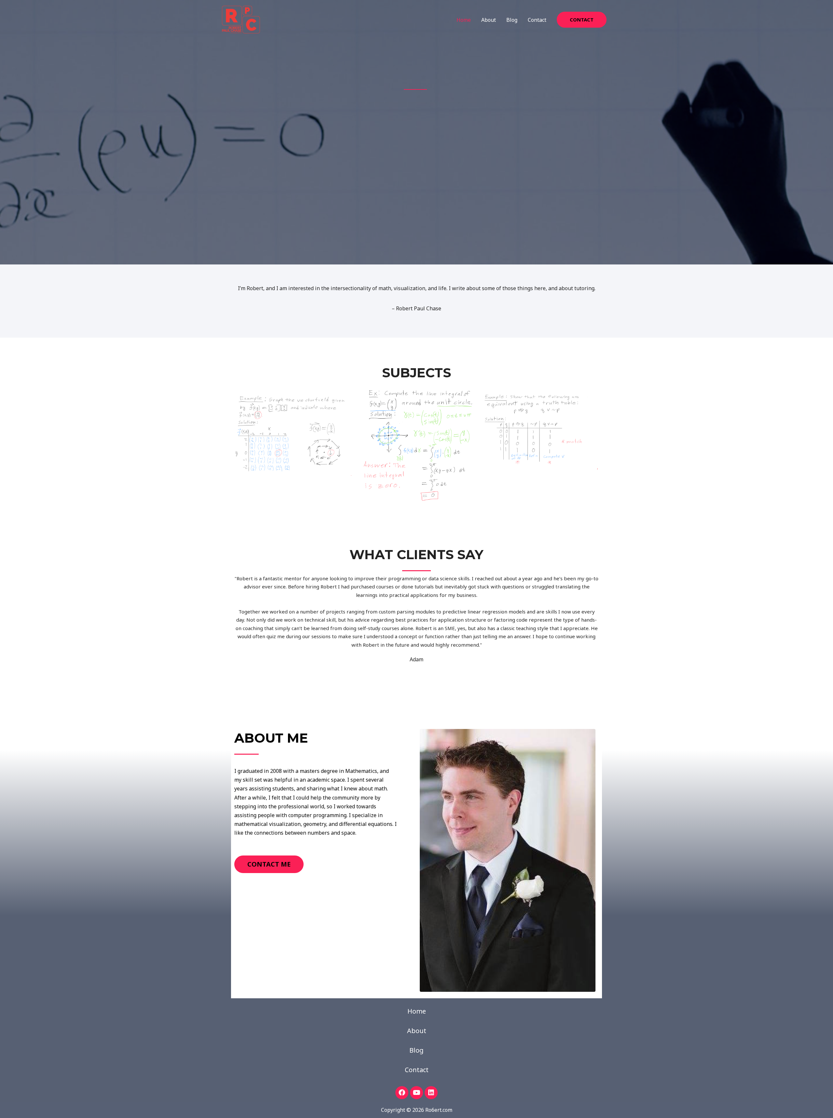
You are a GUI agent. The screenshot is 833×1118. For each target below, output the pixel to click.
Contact (537, 19)
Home (464, 19)
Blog (511, 19)
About (488, 19)
